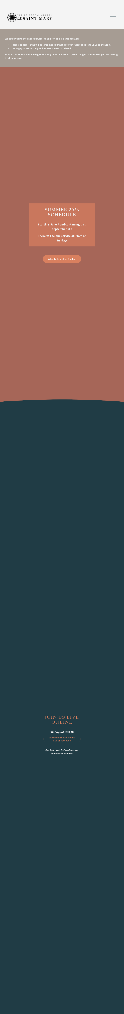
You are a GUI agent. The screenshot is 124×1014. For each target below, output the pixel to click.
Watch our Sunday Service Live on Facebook (62, 739)
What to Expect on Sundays (62, 258)
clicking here (50, 54)
